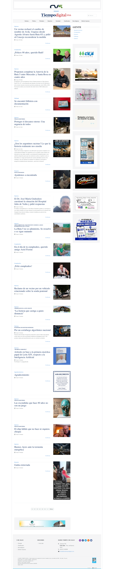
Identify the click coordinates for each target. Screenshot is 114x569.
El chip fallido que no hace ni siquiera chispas (31, 430)
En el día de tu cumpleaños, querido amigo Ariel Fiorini (31, 248)
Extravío (16, 171)
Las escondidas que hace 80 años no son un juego (31, 404)
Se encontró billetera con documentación (25, 102)
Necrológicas (21, 547)
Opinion (16, 26)
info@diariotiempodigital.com (67, 551)
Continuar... (48, 43)
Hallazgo (16, 98)
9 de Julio (56, 10)
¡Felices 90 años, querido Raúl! (29, 52)
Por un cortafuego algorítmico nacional (32, 329)
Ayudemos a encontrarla (25, 174)
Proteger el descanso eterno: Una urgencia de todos (29, 123)
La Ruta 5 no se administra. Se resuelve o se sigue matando (32, 230)
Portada (20, 543)
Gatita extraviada (22, 464)
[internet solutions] (92, 567)
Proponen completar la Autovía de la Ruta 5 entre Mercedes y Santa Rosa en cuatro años (32, 74)
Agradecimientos (18, 372)
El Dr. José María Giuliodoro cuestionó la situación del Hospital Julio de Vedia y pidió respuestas (30, 201)
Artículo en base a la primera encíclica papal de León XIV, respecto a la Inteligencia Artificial (32, 354)
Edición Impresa (22, 549)
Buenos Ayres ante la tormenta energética (28, 448)
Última (51, 509)
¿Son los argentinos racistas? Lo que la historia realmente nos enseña (32, 145)
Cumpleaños (17, 49)
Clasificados (21, 545)
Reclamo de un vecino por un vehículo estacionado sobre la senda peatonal (32, 289)
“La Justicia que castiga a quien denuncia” (29, 312)
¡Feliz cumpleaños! (23, 266)
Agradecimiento (21, 374)
